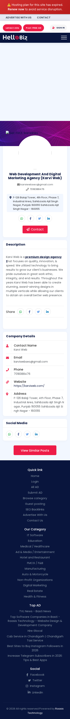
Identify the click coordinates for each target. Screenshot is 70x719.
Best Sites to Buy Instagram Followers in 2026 (35, 648)
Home (35, 476)
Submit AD (35, 493)
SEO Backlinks (35, 509)
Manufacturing (35, 569)
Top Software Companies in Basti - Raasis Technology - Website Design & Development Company (35, 621)
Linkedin (37, 692)
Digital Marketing (35, 585)
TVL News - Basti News (35, 611)
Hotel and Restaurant (35, 557)
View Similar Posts (35, 450)
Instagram (37, 686)
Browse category (35, 498)
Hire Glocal (35, 631)
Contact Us (35, 520)
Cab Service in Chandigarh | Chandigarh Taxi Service (35, 638)
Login (35, 482)
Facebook (37, 675)
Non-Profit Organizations (35, 580)
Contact (44, 17)
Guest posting (35, 504)
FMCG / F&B (35, 563)
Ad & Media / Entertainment (35, 552)
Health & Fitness (35, 596)
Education (35, 541)
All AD (35, 487)
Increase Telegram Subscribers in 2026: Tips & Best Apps (35, 658)
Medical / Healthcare (35, 546)
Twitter (37, 680)
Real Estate (35, 591)
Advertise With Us (19, 17)
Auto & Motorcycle (35, 574)
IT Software (35, 535)
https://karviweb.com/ (29, 386)
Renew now (16, 9)
